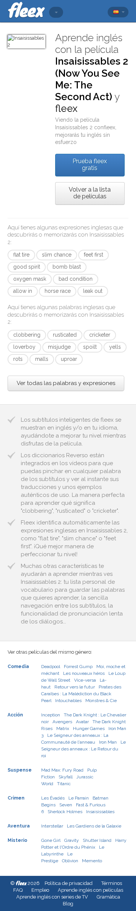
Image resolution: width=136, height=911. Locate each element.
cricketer (99, 335)
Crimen (16, 798)
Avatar (82, 721)
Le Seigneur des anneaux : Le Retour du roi (83, 748)
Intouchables (68, 700)
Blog (68, 903)
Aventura (19, 826)
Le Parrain (78, 798)
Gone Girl (50, 840)
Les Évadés (53, 798)
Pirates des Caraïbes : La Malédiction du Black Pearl (81, 693)
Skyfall (66, 777)
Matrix (62, 728)
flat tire (21, 255)
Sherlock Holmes (65, 811)
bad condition (76, 279)
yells (115, 347)
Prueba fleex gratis (90, 165)
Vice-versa (85, 680)
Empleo (40, 890)
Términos (111, 883)
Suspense (20, 770)
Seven (65, 804)
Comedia (18, 666)
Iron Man (108, 742)
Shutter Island (97, 840)
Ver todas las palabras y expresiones (66, 383)
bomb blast (67, 267)
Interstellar (52, 826)
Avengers (62, 721)
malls (41, 359)
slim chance (56, 255)
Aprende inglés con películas (90, 890)
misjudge (59, 347)
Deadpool (50, 666)
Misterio (17, 840)
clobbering (26, 335)
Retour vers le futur (74, 687)
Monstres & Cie (101, 700)
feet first (93, 255)
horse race (58, 291)
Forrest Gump (78, 666)
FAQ (18, 890)
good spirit (26, 267)
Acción (15, 715)
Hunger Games (89, 728)
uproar (69, 359)
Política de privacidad (69, 883)
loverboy (24, 347)
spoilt (90, 347)
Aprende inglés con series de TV (52, 897)
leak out (92, 291)
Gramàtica (108, 897)
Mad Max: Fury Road (62, 770)
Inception (50, 715)
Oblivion (70, 860)
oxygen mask (29, 279)
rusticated (65, 335)
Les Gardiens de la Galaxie (94, 826)
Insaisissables (100, 811)
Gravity (71, 840)
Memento (92, 860)
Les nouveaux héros (84, 673)
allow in (22, 291)
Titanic (64, 783)
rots (18, 359)
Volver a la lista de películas (90, 193)
